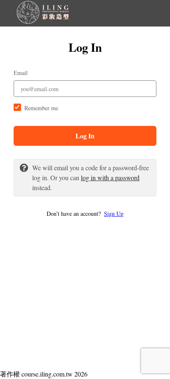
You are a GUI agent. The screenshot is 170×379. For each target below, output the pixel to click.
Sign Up (113, 213)
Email (21, 73)
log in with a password (110, 177)
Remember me (41, 108)
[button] (85, 213)
